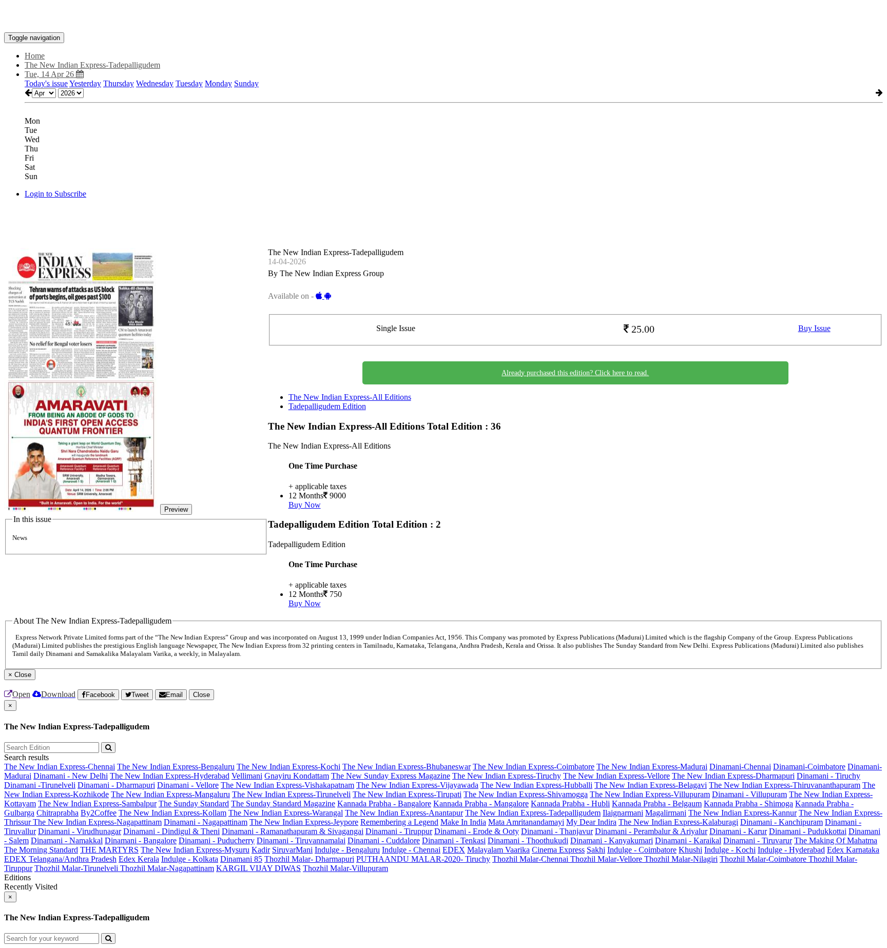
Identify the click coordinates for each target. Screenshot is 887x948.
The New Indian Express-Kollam (172, 812)
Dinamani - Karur (738, 831)
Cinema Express (558, 849)
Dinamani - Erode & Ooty (476, 831)
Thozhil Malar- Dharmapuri (309, 859)
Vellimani (247, 775)
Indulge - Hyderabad (791, 849)
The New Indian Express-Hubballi (536, 785)
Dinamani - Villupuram (749, 794)
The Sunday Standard (194, 803)
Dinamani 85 (241, 859)
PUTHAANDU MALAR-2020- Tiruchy (423, 859)
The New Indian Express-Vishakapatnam (287, 785)
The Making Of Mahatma (835, 840)
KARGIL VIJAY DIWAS (258, 868)
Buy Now (304, 504)
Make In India (463, 822)
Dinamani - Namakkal (67, 840)
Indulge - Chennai (411, 849)
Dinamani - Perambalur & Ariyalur (651, 831)
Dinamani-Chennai (740, 766)
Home (35, 55)
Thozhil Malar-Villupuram (345, 868)
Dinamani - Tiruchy (828, 775)
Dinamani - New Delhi (70, 775)
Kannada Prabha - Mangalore (481, 803)
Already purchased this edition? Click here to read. (575, 373)
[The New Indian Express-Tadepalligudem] (443, 17)
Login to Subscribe (55, 193)
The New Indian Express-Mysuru (195, 849)
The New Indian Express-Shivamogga (526, 794)
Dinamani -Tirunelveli (39, 785)
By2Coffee (99, 812)
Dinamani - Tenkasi (454, 840)
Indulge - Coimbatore (642, 849)
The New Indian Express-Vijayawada (417, 785)
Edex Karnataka (853, 849)
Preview (176, 509)
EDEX (453, 849)
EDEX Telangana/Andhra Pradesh (60, 859)
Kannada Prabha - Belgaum (657, 803)
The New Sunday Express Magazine (390, 775)
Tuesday (189, 83)
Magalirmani (665, 812)
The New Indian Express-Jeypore (303, 822)
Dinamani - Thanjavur (557, 831)
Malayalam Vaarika (498, 849)
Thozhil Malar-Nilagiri (681, 859)
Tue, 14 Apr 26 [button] (50, 74)
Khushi (690, 849)
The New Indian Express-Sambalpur (97, 803)
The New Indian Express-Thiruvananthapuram (784, 785)
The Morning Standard (41, 849)
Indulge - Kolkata (189, 859)
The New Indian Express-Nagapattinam (97, 822)
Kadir (261, 849)
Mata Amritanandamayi (526, 822)
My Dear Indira (591, 822)
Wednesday (154, 83)
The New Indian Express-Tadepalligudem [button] (92, 65)
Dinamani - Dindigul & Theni (171, 831)
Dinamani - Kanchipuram (781, 822)
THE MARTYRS (109, 849)
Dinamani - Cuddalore (384, 840)
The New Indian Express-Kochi (288, 766)
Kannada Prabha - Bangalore (384, 803)
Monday (218, 83)
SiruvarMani (292, 849)
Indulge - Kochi (730, 849)
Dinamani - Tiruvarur (757, 840)
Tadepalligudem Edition (327, 406)
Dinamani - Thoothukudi (528, 840)
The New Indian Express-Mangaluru (170, 794)
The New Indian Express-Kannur (742, 812)
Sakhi (596, 849)
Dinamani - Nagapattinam (205, 822)
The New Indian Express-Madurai (651, 766)
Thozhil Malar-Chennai (531, 859)
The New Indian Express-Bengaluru (176, 766)
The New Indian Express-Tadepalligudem (533, 812)
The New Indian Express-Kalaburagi (678, 822)
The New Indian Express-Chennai (59, 766)
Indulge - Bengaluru (347, 849)
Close (201, 695)
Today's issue (46, 83)
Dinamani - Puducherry (217, 840)
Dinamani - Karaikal (688, 840)
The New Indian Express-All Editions (349, 397)
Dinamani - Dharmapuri (116, 785)
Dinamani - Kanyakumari (611, 840)
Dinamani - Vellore (188, 785)
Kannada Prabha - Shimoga (748, 803)
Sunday (246, 83)
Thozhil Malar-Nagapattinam (167, 868)
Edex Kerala (139, 859)
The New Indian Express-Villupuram (650, 794)
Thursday (118, 83)
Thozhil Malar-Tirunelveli (77, 868)
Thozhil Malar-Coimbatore (764, 859)
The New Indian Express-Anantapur (404, 812)
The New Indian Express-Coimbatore (533, 766)
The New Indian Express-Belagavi (650, 785)
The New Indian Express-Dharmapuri (733, 775)
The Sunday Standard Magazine (283, 803)
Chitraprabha (57, 812)
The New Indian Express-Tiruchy (506, 775)
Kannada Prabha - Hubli (570, 803)
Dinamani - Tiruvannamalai (301, 840)
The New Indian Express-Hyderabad (169, 775)
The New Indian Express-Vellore (616, 775)
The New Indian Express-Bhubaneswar (406, 766)
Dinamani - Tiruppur (398, 831)
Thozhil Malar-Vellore (607, 859)
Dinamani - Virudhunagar (79, 831)
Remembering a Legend (399, 822)
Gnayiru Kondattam (296, 775)
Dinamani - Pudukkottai (807, 831)
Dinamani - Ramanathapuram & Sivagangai (292, 831)
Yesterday (85, 83)
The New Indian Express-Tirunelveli (291, 794)
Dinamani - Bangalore (141, 840)
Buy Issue (814, 328)
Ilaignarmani (623, 812)
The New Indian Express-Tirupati (407, 794)
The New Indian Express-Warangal (285, 812)
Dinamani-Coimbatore (809, 766)
